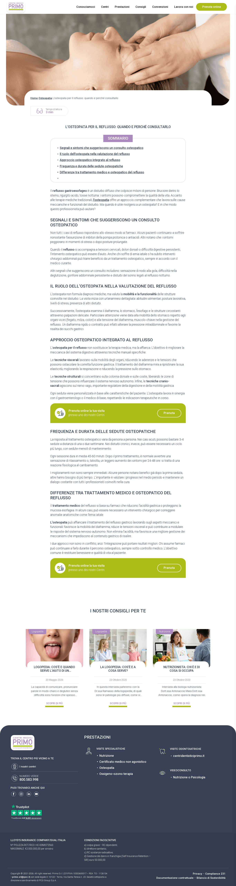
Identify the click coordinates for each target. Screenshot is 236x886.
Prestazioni (122, 6)
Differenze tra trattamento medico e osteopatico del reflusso (102, 172)
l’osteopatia (101, 200)
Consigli (140, 6)
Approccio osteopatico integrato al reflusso (90, 160)
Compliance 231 (215, 873)
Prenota (169, 413)
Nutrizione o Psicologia (189, 777)
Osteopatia (45, 98)
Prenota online (211, 6)
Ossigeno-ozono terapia (116, 774)
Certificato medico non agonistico (122, 761)
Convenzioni (160, 6)
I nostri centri (28, 766)
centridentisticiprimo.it (188, 756)
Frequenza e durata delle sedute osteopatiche (91, 166)
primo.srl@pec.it (21, 877)
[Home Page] (16, 7)
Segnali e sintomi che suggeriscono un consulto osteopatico (101, 148)
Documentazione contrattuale (174, 877)
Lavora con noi (183, 6)
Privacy (197, 873)
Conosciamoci (85, 6)
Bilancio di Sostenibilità (211, 877)
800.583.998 (29, 780)
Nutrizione (106, 755)
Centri (105, 6)
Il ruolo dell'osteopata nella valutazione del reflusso (95, 154)
